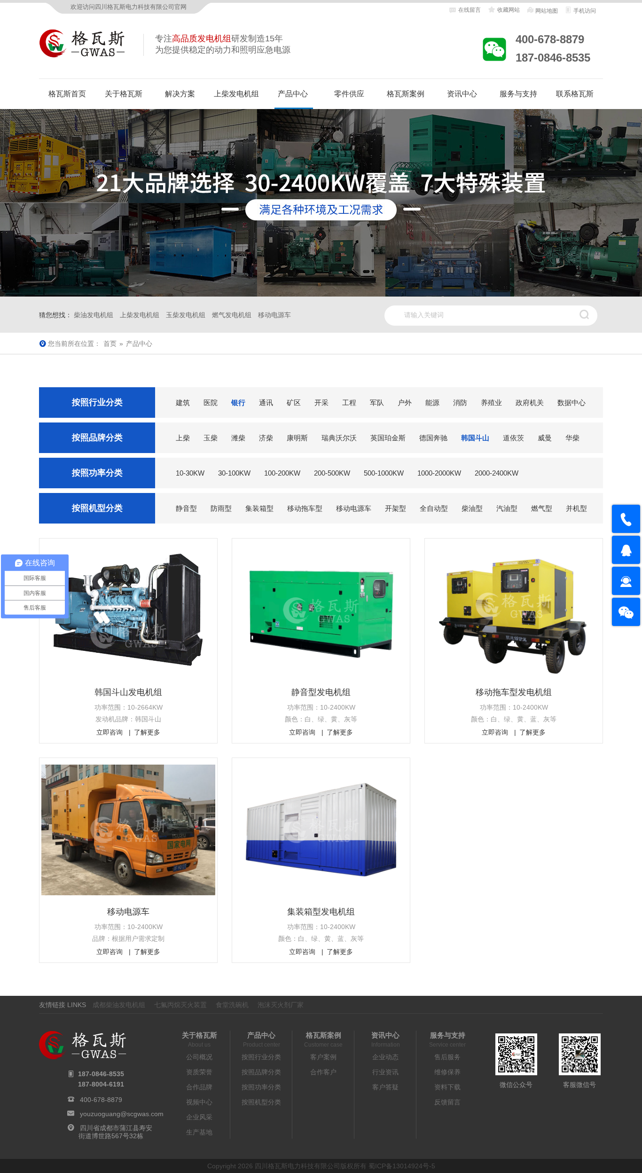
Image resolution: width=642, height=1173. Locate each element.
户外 (405, 403)
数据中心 (571, 403)
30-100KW (234, 473)
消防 (460, 403)
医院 (211, 403)
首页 (110, 343)
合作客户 (323, 1072)
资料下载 (447, 1087)
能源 (432, 403)
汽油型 (506, 508)
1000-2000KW (439, 473)
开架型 (395, 508)
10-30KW (190, 473)
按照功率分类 (261, 1087)
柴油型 (472, 508)
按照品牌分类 (261, 1072)
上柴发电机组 (236, 94)
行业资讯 (385, 1072)
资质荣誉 (199, 1072)
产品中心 (293, 94)
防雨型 (221, 508)
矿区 (294, 403)
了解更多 (147, 732)
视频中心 (199, 1102)
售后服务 (447, 1057)
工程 (349, 403)
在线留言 (469, 10)
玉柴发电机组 (185, 315)
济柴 (266, 438)
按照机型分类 (261, 1102)
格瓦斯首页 (67, 94)
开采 (321, 403)
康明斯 (297, 438)
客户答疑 (385, 1087)
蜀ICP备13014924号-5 (401, 1166)
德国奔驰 (433, 438)
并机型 (576, 508)
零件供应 (349, 94)
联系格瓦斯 (575, 94)
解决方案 (180, 94)
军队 (377, 403)
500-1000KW (384, 473)
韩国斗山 (475, 438)
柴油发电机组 (93, 315)
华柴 (572, 438)
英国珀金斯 (388, 438)
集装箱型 (259, 508)
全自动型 (434, 508)
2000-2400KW (496, 473)
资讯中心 (462, 94)
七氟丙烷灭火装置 (180, 1005)
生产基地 (199, 1132)
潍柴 (238, 438)
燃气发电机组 (231, 315)
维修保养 (447, 1072)
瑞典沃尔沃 (339, 438)
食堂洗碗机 (232, 1005)
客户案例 (323, 1057)
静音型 (186, 508)
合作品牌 (199, 1087)
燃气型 (541, 508)
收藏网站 (508, 10)
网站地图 (546, 11)
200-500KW (332, 473)
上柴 (183, 438)
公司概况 (199, 1057)
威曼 (545, 438)
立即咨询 (109, 732)
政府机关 (530, 403)
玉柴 (211, 438)
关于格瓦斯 (123, 94)
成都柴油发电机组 (119, 1005)
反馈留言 (447, 1102)
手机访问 (584, 11)
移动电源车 (274, 315)
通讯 (266, 403)
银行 (238, 403)
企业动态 (385, 1057)
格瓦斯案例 (405, 94)
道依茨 (513, 438)
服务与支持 (518, 94)
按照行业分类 (261, 1057)
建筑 (183, 403)
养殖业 (491, 403)
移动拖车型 (304, 508)
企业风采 (199, 1117)
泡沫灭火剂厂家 (281, 1005)
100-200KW (282, 473)
